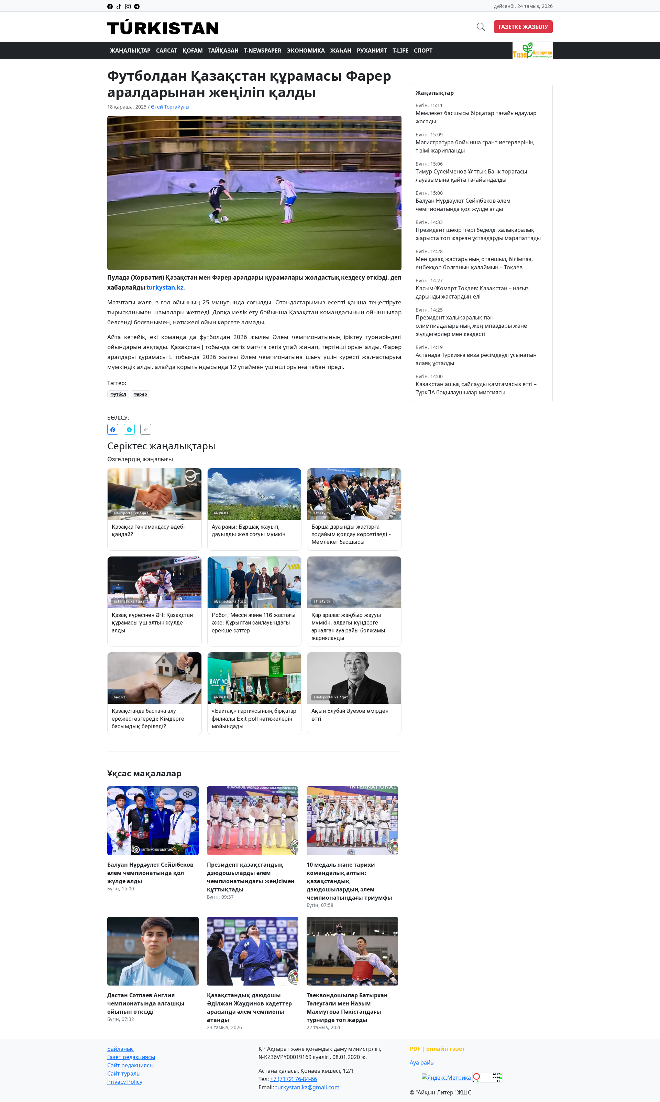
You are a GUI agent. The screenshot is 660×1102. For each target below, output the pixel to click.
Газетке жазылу (523, 27)
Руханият (372, 50)
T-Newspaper (263, 50)
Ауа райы (422, 1062)
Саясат (166, 50)
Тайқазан (223, 50)
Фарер (140, 394)
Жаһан (340, 50)
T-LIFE (400, 50)
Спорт (423, 50)
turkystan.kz (164, 287)
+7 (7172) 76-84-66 (293, 1079)
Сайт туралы (124, 1073)
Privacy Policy (124, 1082)
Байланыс (120, 1049)
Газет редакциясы (131, 1057)
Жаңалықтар (130, 50)
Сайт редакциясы (130, 1065)
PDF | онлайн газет (437, 1049)
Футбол (118, 394)
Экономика (306, 50)
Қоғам (193, 50)
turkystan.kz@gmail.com (307, 1087)
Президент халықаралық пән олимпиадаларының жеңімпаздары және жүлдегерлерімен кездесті (471, 326)
